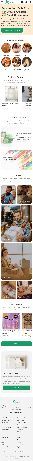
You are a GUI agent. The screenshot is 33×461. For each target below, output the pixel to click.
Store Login (4, 425)
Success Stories (6, 447)
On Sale (19, 442)
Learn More (16, 388)
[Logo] (9, 2)
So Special (16, 452)
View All (16, 344)
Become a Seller (6, 420)
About (3, 442)
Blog (2, 445)
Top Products (20, 447)
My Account (20, 420)
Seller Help (4, 423)
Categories (20, 440)
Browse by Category (16, 40)
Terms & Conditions (6, 427)
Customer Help (21, 425)
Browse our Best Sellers (12, 30)
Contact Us (4, 440)
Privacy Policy (5, 430)
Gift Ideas (16, 175)
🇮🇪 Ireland (20, 432)
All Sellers (20, 445)
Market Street (25, 452)
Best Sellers (16, 304)
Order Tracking (21, 423)
